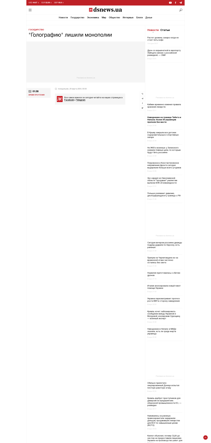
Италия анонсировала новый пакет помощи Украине (164, 287)
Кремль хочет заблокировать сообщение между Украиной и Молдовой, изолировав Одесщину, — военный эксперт (163, 315)
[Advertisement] (86, 60)
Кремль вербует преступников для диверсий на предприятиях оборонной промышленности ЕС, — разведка (164, 401)
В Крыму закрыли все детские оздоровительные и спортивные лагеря (163, 135)
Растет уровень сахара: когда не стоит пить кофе (163, 39)
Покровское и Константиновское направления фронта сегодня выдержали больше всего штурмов (164, 165)
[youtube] (170, 3)
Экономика (93, 18)
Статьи (165, 30)
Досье (148, 18)
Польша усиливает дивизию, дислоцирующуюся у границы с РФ (164, 195)
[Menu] (30, 10)
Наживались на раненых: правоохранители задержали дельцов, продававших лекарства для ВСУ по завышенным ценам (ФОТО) (163, 420)
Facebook (69, 100)
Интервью (128, 18)
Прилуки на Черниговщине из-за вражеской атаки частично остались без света (162, 260)
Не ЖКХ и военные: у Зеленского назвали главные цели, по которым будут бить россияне (164, 150)
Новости (63, 18)
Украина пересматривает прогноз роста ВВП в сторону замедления (163, 300)
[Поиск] (180, 10)
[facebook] (175, 3)
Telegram (80, 100)
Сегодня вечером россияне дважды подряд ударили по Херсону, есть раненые (164, 245)
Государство (77, 18)
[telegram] (180, 3)
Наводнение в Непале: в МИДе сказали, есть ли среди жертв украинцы (161, 331)
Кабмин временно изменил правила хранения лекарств (164, 106)
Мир (104, 18)
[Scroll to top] (205, 437)
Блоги (139, 18)
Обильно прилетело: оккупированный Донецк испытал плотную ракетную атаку (163, 385)
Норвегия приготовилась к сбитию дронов (163, 274)
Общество (114, 18)
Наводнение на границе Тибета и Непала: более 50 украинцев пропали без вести (164, 120)
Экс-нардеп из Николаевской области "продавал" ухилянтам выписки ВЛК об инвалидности (162, 180)
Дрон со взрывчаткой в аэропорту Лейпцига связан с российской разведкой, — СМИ (164, 53)
